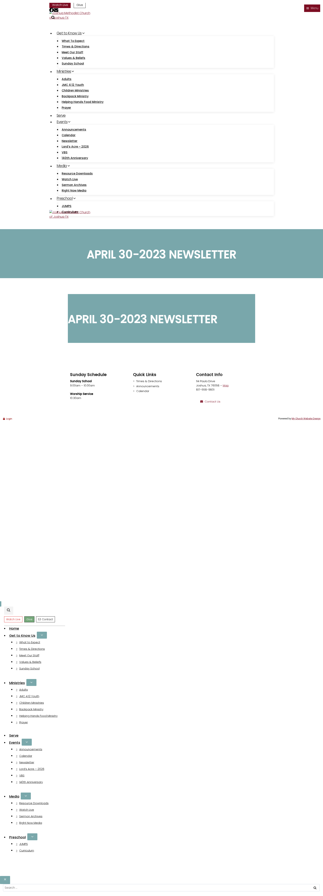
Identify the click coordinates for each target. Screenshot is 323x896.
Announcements (74, 130)
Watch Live (60, 5)
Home (14, 628)
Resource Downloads (77, 173)
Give (79, 5)
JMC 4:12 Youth (73, 85)
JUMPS (66, 206)
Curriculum (26, 850)
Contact (47, 619)
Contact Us (212, 401)
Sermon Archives (74, 185)
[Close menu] (0, 604)
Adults (66, 79)
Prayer (66, 108)
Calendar (69, 135)
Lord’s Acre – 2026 (75, 147)
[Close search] (5, 880)
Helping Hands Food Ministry (83, 102)
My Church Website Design (306, 418)
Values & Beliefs (73, 58)
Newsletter (69, 141)
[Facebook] (51, 10)
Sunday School (73, 63)
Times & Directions (75, 46)
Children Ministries (75, 90)
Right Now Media (74, 190)
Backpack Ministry (75, 96)
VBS (64, 152)
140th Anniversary (75, 158)
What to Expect (73, 41)
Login (9, 418)
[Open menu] (312, 8)
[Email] (56, 10)
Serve (61, 115)
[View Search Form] (8, 611)
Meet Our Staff (72, 52)
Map (226, 385)
